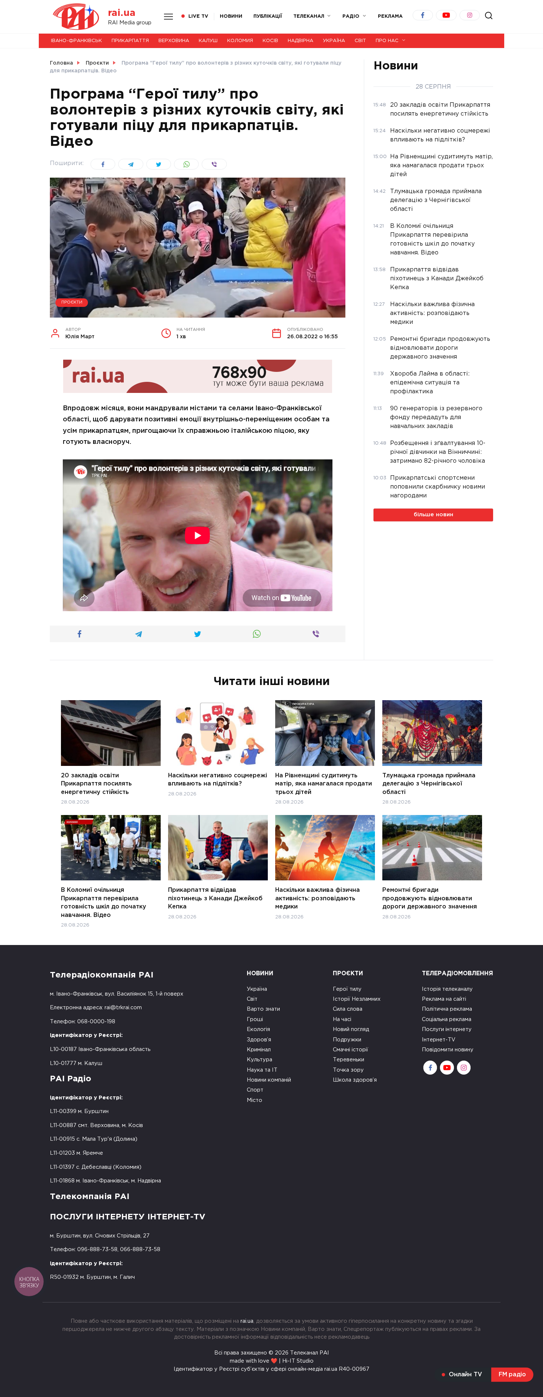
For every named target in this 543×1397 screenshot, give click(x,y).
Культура (259, 1059)
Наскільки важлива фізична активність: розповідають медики (317, 898)
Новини (231, 16)
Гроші (255, 1019)
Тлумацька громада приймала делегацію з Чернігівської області (428, 784)
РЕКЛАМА (390, 16)
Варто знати (263, 1009)
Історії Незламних (356, 999)
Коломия (240, 41)
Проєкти (71, 302)
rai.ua (122, 13)
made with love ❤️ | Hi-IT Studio (272, 1361)
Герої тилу (347, 989)
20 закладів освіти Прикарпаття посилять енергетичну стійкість (96, 784)
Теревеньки (348, 1059)
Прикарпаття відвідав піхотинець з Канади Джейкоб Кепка (215, 898)
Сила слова (347, 1009)
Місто (254, 1100)
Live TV (198, 16)
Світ (360, 41)
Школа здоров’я (355, 1080)
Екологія (258, 1029)
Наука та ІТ (262, 1070)
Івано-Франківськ (76, 41)
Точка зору (348, 1070)
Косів (270, 41)
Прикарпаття (130, 41)
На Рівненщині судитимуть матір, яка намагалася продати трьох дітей (323, 784)
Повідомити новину (448, 1049)
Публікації (267, 16)
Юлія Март (80, 333)
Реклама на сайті (444, 999)
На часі (342, 1019)
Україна (334, 41)
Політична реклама (447, 1009)
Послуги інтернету (447, 1029)
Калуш (208, 41)
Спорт (255, 1090)
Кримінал (259, 1049)
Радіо (350, 16)
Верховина (173, 41)
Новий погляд (351, 1029)
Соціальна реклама (446, 1019)
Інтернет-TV (438, 1039)
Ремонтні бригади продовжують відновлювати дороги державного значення (429, 898)
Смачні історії (350, 1049)
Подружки (347, 1039)
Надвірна (300, 41)
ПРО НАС (387, 41)
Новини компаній (269, 1080)
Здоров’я (259, 1039)
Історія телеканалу (447, 989)
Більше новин (433, 514)
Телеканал (308, 16)
